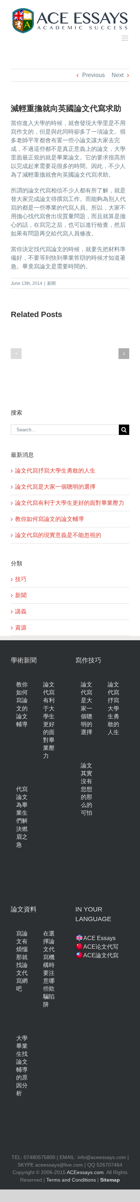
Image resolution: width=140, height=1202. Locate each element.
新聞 (51, 283)
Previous (93, 75)
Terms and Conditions (71, 1180)
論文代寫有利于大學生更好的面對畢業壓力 (69, 503)
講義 (21, 611)
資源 (21, 627)
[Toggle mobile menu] (125, 38)
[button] (16, 353)
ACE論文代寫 (100, 955)
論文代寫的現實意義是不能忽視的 (58, 535)
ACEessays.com (85, 1172)
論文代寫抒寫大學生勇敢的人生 (55, 471)
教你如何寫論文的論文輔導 (49, 519)
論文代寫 (85, 175)
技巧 (21, 579)
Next (117, 75)
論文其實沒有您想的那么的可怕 (86, 789)
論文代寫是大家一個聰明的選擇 (55, 487)
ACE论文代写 (100, 947)
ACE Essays (99, 938)
